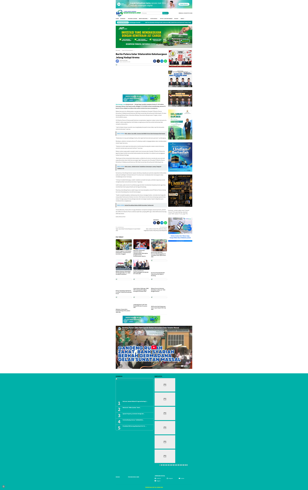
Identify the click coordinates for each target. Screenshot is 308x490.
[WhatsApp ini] (165, 61)
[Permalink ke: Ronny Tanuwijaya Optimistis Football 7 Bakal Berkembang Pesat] (124, 284)
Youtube (182, 478)
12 (178, 465)
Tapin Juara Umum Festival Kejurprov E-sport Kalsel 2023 (128, 228)
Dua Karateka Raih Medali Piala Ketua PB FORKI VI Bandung (158, 274)
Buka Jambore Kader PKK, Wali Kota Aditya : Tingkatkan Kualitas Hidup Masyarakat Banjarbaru (155, 228)
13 (180, 465)
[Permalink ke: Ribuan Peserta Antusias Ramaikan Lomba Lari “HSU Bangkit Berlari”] (159, 282)
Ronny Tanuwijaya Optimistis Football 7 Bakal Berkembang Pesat (123, 292)
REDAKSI (118, 477)
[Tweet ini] (158, 61)
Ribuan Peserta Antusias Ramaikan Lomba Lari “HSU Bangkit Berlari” (158, 290)
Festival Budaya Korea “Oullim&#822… (133, 420)
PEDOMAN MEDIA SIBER (133, 477)
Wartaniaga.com (120, 104)
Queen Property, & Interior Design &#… (134, 413)
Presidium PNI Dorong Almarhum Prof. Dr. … (135, 426)
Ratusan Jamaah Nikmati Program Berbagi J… (135, 401)
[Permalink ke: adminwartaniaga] (117, 61)
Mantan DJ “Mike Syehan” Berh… (132, 407)
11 (176, 465)
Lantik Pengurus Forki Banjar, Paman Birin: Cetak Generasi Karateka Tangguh (123, 252)
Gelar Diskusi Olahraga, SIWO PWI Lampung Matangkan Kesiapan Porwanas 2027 (141, 290)
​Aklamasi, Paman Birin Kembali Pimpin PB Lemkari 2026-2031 (123, 311)
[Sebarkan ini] (154, 61)
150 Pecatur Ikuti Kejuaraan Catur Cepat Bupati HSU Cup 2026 (158, 308)
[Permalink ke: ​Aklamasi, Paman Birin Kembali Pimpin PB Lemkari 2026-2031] (124, 302)
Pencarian (165, 13)
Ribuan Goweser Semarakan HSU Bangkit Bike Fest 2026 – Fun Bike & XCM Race (123, 273)
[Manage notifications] (3, 486)
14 (181, 465)
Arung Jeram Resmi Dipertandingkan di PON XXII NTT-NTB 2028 (140, 272)
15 (183, 465)
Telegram (158, 481)
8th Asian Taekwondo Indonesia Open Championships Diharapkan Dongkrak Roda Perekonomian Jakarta (140, 253)
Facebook (158, 478)
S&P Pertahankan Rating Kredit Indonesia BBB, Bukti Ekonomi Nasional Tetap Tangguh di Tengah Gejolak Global (137, 22)
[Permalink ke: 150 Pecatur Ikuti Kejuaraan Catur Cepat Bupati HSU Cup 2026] (159, 300)
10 (175, 465)
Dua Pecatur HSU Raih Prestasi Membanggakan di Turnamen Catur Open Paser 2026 (158, 254)
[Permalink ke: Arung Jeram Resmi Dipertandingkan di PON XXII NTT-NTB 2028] (141, 264)
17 (187, 465)
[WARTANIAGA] (128, 13)
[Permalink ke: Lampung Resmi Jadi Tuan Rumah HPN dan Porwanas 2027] (141, 299)
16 (185, 465)
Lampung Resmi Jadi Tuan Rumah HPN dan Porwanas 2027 (140, 306)
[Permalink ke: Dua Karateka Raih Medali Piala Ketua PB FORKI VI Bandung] (159, 265)
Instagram (170, 478)
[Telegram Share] (161, 61)
